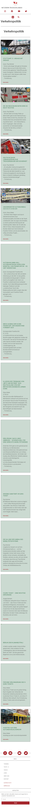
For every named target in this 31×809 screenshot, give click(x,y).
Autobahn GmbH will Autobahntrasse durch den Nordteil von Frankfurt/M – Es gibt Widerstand (15, 265)
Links (5, 773)
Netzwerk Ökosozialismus (12, 8)
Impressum (7, 786)
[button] (13, 17)
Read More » (6, 82)
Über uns (6, 776)
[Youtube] (19, 11)
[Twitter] (26, 11)
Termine (6, 764)
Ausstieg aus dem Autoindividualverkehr (12, 728)
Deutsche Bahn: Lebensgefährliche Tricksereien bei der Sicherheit (15, 159)
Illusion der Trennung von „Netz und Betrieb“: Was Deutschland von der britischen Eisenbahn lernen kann (14, 385)
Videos (6, 770)
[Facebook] (12, 11)
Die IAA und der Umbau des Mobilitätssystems (13, 540)
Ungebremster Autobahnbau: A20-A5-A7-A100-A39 (14, 208)
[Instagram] (5, 11)
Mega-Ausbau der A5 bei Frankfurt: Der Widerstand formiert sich (13, 325)
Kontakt (6, 779)
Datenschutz (7, 783)
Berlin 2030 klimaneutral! (13, 642)
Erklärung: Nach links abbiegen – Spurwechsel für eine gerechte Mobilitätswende (15, 440)
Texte (5, 767)
